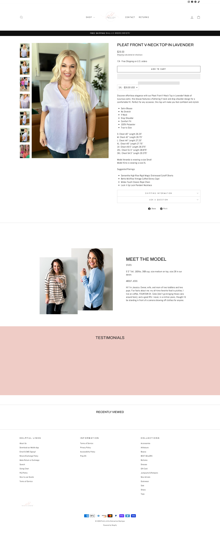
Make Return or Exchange (29, 460)
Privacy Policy (85, 447)
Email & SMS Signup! (28, 451)
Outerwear (145, 481)
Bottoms (144, 460)
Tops (143, 494)
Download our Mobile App (29, 447)
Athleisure (145, 447)
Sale (142, 485)
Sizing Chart (24, 468)
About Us (23, 443)
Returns (144, 17)
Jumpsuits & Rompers (149, 473)
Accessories (145, 443)
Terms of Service (26, 481)
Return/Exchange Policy (29, 456)
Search (22, 464)
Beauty (143, 451)
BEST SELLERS (146, 456)
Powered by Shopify (110, 525)
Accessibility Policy (87, 451)
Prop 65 (83, 456)
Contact (130, 17)
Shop (89, 17)
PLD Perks (24, 473)
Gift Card (144, 468)
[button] (158, 76)
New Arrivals (145, 477)
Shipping (120, 55)
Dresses (144, 464)
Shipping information (158, 193)
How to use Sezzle (27, 477)
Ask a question (158, 200)
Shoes (143, 489)
